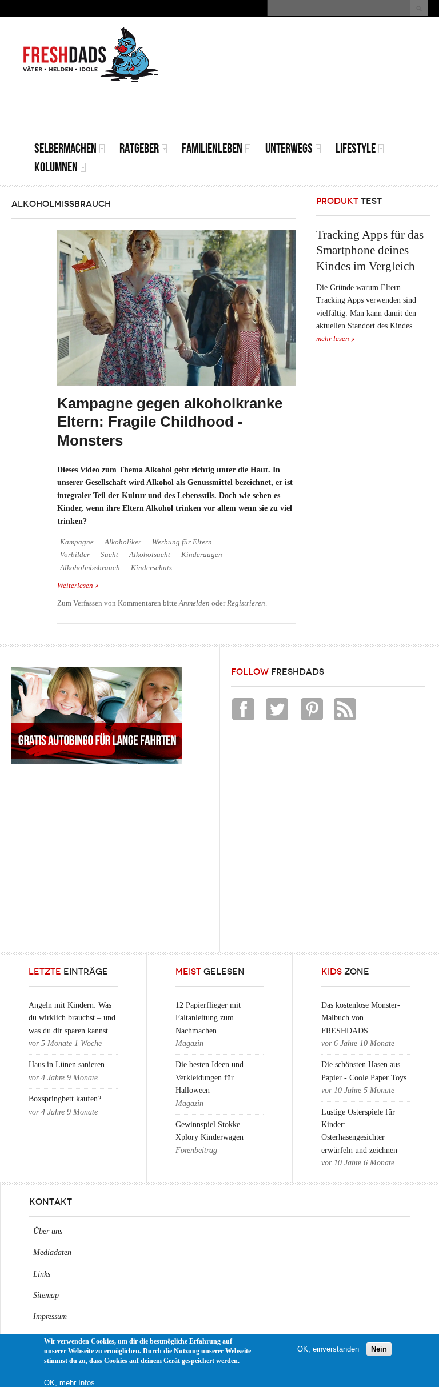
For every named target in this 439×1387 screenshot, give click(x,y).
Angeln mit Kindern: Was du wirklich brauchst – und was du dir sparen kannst (72, 1018)
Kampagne (77, 542)
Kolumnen (56, 167)
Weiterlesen (78, 586)
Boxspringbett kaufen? (65, 1099)
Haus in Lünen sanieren (67, 1064)
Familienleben (212, 148)
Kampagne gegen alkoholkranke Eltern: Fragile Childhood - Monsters (169, 421)
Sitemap (46, 1295)
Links (41, 1274)
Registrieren (246, 603)
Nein (379, 1349)
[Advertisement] (282, 104)
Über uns (47, 1231)
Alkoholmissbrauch (90, 568)
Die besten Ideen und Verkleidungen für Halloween (209, 1077)
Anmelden (194, 603)
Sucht (109, 555)
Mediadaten (52, 1252)
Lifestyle (356, 148)
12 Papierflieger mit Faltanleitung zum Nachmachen (208, 1018)
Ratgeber (139, 148)
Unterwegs (289, 148)
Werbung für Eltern (182, 542)
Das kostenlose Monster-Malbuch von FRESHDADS (360, 1018)
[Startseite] (91, 55)
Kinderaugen (201, 555)
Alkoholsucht (149, 555)
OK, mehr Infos (69, 1382)
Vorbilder (75, 555)
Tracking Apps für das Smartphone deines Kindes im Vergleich (370, 250)
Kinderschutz (151, 568)
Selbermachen (65, 148)
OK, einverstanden (328, 1349)
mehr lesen (332, 339)
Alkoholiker (123, 542)
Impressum (50, 1316)
